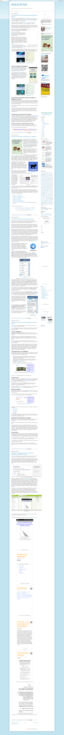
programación (46, 197)
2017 (42, 120)
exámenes (50, 183)
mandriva (52, 189)
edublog (49, 178)
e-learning (46, 177)
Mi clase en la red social (48, 151)
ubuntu (44, 203)
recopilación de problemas (21, 74)
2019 (42, 118)
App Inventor (26, 22)
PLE (50, 195)
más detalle (26, 380)
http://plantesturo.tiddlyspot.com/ (30, 372)
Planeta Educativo (44, 297)
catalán (45, 174)
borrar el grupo (34, 240)
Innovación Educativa (44, 292)
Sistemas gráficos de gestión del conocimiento (48, 157)
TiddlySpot (32, 387)
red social (48, 198)
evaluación (51, 182)
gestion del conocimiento (46, 185)
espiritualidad (44, 182)
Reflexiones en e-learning (45, 298)
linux (41, 189)
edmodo (42, 178)
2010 (42, 133)
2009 (42, 134)
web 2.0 (43, 204)
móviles (44, 193)
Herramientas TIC (46, 187)
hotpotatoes (50, 187)
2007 (42, 136)
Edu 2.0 (46, 178)
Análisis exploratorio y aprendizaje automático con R (20, 202)
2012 (42, 131)
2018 (42, 119)
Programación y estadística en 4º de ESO (18, 201)
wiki (52, 204)
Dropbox (20, 387)
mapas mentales (50, 190)
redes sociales (46, 199)
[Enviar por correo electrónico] (26, 132)
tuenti (47, 202)
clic (52, 174)
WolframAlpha (13, 46)
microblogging (43, 192)
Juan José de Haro (48, 27)
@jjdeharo (35, 255)
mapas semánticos (43, 191)
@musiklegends (25, 278)
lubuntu (45, 189)
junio (43, 125)
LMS (43, 189)
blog (45, 173)
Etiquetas (43, 247)
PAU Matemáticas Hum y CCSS (32, 517)
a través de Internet (21, 386)
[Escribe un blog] (27, 132)
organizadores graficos (43, 195)
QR (44, 198)
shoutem (51, 200)
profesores (42, 197)
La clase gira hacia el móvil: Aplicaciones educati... (45, 123)
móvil (42, 193)
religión (51, 199)
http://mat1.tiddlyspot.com (15, 32)
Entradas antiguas (35, 722)
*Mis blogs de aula (44, 287)
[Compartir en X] (28, 132)
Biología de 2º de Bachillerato (17, 199)
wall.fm (52, 203)
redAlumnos (42, 199)
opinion (50, 194)
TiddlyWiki (32, 23)
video (46, 203)
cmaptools (45, 175)
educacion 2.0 (46, 179)
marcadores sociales (49, 191)
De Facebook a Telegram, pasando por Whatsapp (22, 219)
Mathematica (22, 46)
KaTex (35, 481)
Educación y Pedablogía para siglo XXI (47, 290)
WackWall (49, 203)
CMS (48, 175)
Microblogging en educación (45, 295)
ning (41, 194)
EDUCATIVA (19, 4)
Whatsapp (49, 204)
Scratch (24, 23)
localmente (17, 381)
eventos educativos (44, 183)
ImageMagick (31, 681)
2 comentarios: (24, 132)
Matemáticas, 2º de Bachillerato (17, 196)
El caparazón (43, 291)
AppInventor (13, 326)
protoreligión (50, 197)
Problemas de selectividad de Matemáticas (19, 197)
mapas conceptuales (44, 190)
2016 (42, 121)
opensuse (46, 194)
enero (43, 127)
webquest (46, 204)
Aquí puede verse (30, 391)
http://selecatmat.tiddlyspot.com (28, 403)
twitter (41, 203)
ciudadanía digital (49, 174)
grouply (42, 187)
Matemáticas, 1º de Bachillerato (17, 195)
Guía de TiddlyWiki (15, 375)
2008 (42, 135)
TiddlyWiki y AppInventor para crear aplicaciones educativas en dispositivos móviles (22, 453)
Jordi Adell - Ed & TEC (44, 293)
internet (26, 381)
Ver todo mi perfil (47, 29)
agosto (43, 122)
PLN (52, 195)
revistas (42, 200)
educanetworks (50, 179)
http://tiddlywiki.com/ (29, 378)
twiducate (51, 202)
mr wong (47, 193)
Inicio (25, 722)
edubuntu (42, 179)
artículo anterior (15, 325)
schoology (48, 200)
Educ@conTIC (43, 289)
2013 (42, 130)
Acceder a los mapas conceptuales (47, 18)
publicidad (42, 198)
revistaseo (45, 200)
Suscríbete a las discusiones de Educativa (46, 215)
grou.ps (51, 186)
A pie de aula (43, 288)
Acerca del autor (16, 11)
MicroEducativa (44, 296)
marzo (43, 126)
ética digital (48, 182)
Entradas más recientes (15, 722)
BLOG (11, 11)
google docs (42, 186)
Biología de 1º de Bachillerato (17, 198)
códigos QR (51, 175)
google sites (46, 186)
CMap (42, 175)
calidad (42, 174)
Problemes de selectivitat (25, 479)
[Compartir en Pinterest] (30, 132)
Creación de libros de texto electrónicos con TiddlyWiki (23, 136)
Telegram (34, 115)
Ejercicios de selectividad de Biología (18, 200)
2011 (42, 132)
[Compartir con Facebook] (29, 132)
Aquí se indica (16, 427)
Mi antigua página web (44, 294)
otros (48, 195)
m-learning (48, 189)
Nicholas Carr (50, 193)
